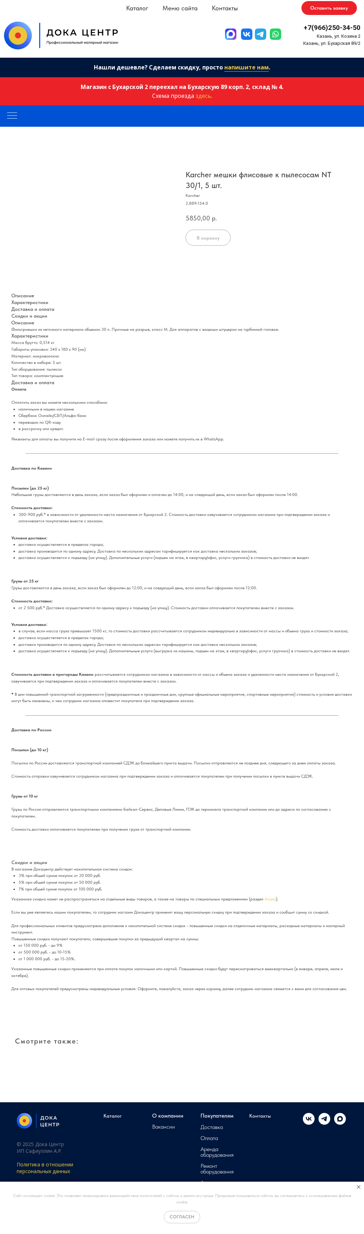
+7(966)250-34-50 (332, 27)
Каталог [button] (137, 8)
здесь (203, 96)
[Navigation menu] (12, 116)
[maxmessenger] (340, 1123)
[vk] (309, 1123)
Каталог (112, 1116)
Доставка (211, 1127)
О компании (167, 1116)
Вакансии (163, 1127)
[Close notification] (358, 1187)
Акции (270, 898)
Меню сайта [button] (180, 8)
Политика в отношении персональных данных (45, 1168)
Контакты (225, 8)
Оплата (209, 1138)
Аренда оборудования (217, 1152)
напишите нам (246, 67)
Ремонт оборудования (217, 1169)
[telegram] (324, 1123)
